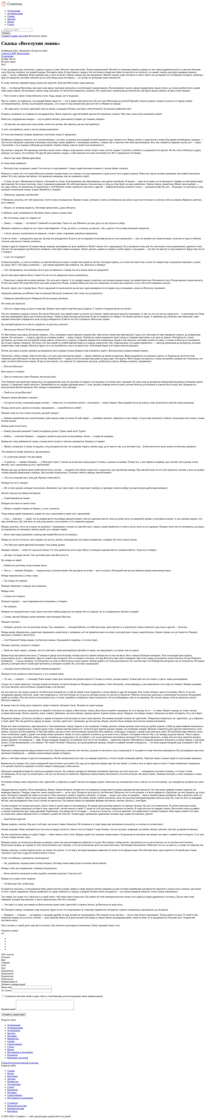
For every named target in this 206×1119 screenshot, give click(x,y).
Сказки (11, 16)
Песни (10, 21)
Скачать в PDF (8, 53)
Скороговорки (14, 1044)
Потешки (12, 1036)
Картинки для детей (17, 1057)
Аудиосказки (14, 11)
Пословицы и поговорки (20, 1052)
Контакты (12, 1111)
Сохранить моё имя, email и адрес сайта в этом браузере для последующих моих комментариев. (54, 996)
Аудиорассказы (15, 13)
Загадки (11, 19)
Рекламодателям (15, 1108)
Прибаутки (13, 1038)
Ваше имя (6, 987)
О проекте (12, 1103)
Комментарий (8, 1009)
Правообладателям (17, 1105)
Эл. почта (6, 990)
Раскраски (12, 1055)
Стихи (10, 24)
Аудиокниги (13, 1030)
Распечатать (23, 53)
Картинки (12, 1076)
